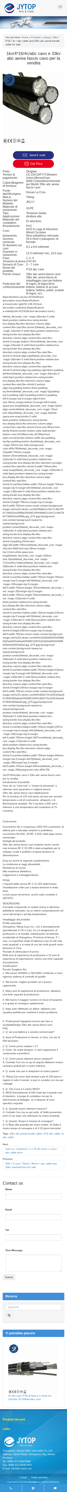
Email (8, 1209)
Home (24, 37)
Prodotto (36, 37)
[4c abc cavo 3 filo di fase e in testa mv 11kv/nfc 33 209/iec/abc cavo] (33, 1368)
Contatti (23, 1477)
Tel (7, 1229)
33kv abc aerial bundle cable (25, 1133)
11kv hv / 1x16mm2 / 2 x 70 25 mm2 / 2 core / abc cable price (31, 1151)
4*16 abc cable (51, 1133)
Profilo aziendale (39, 1477)
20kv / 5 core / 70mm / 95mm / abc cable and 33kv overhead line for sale (31, 1165)
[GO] (9, 1315)
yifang (47, 37)
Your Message (14, 1250)
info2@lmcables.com (21, 1468)
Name (8, 1189)
